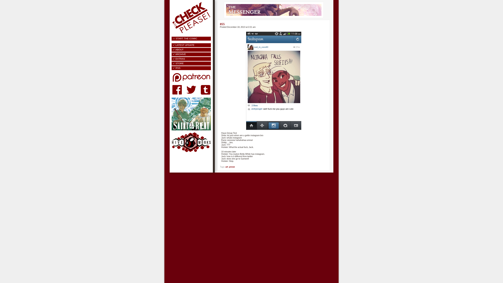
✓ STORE (178, 63)
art (226, 167)
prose (232, 167)
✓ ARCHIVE (179, 54)
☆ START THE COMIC (185, 38)
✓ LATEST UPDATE (183, 45)
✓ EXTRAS (179, 59)
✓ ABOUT (178, 49)
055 (222, 24)
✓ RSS (176, 68)
